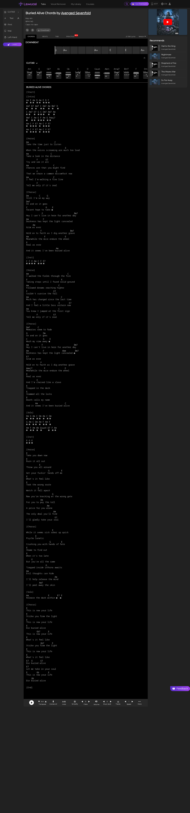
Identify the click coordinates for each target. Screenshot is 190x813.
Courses (90, 4)
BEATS (45, 36)
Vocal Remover (58, 4)
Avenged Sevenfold (76, 13)
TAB (57, 36)
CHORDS (31, 36)
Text (11, 18)
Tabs (43, 4)
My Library (76, 4)
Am (42, 701)
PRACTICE (71, 36)
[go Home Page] (28, 4)
